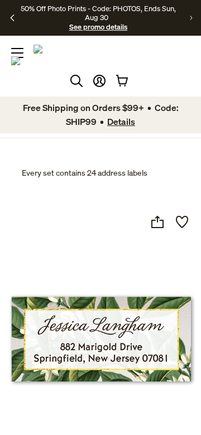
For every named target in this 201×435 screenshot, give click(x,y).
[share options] (157, 222)
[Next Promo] (191, 17)
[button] (99, 81)
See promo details (98, 27)
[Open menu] (17, 53)
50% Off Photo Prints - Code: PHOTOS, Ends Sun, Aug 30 (98, 12)
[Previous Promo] (12, 17)
